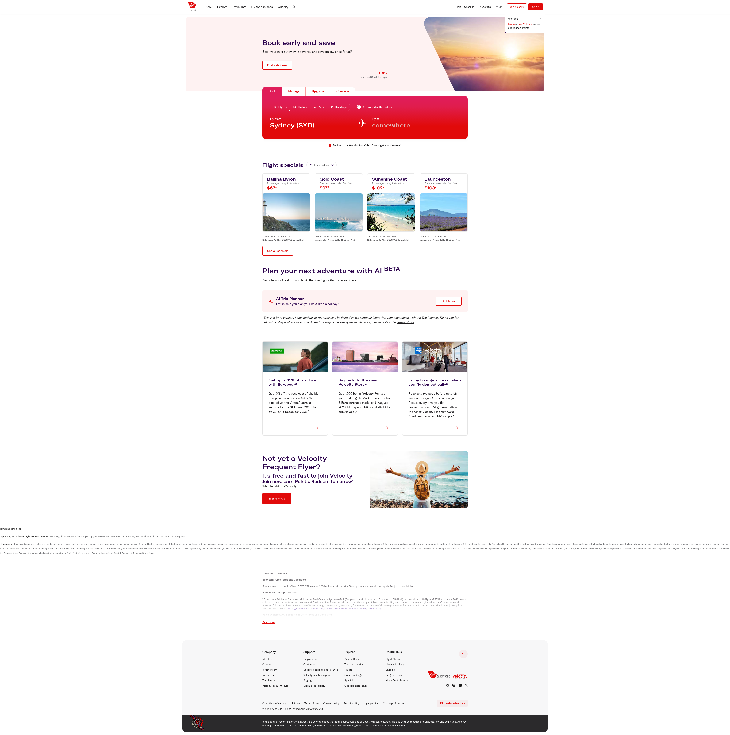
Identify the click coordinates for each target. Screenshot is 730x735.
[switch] (375, 107)
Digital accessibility (314, 685)
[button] (209, 7)
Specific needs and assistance (320, 669)
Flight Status (393, 659)
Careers (266, 664)
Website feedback (455, 703)
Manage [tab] (293, 91)
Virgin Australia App (397, 680)
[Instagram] (453, 685)
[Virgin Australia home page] (192, 6)
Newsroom (268, 675)
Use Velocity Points (378, 107)
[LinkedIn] (460, 685)
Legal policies (370, 703)
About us (267, 659)
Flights (348, 669)
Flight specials (282, 165)
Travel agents (269, 680)
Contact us (309, 664)
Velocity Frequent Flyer (275, 685)
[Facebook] (447, 685)
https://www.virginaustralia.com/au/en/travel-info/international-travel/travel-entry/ (334, 608)
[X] (466, 685)
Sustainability (351, 703)
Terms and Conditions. (143, 553)
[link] (374, 77)
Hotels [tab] (302, 107)
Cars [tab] (321, 107)
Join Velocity (525, 23)
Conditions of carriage (274, 703)
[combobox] (321, 165)
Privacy (296, 703)
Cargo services (394, 675)
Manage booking (395, 664)
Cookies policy (331, 703)
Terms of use (405, 322)
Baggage (308, 680)
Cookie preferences (394, 703)
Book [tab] (272, 91)
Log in (511, 23)
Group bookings (353, 675)
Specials (349, 680)
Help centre (310, 659)
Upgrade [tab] (318, 91)
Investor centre (271, 669)
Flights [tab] (282, 107)
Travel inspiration (354, 664)
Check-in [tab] (342, 91)
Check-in (391, 669)
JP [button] (500, 6)
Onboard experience (355, 685)
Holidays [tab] (341, 107)
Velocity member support (317, 675)
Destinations (351, 659)
